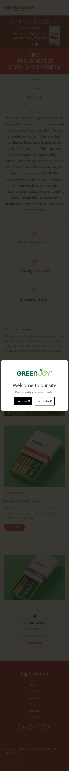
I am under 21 (44, 401)
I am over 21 (23, 401)
